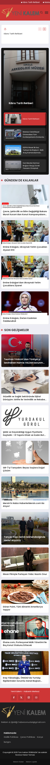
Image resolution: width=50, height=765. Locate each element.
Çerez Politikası (27, 737)
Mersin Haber (18, 762)
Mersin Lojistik (31, 762)
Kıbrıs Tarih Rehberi (31, 2)
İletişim (7, 742)
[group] (25, 33)
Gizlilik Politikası (11, 737)
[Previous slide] (40, 29)
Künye (40, 737)
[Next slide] (44, 29)
